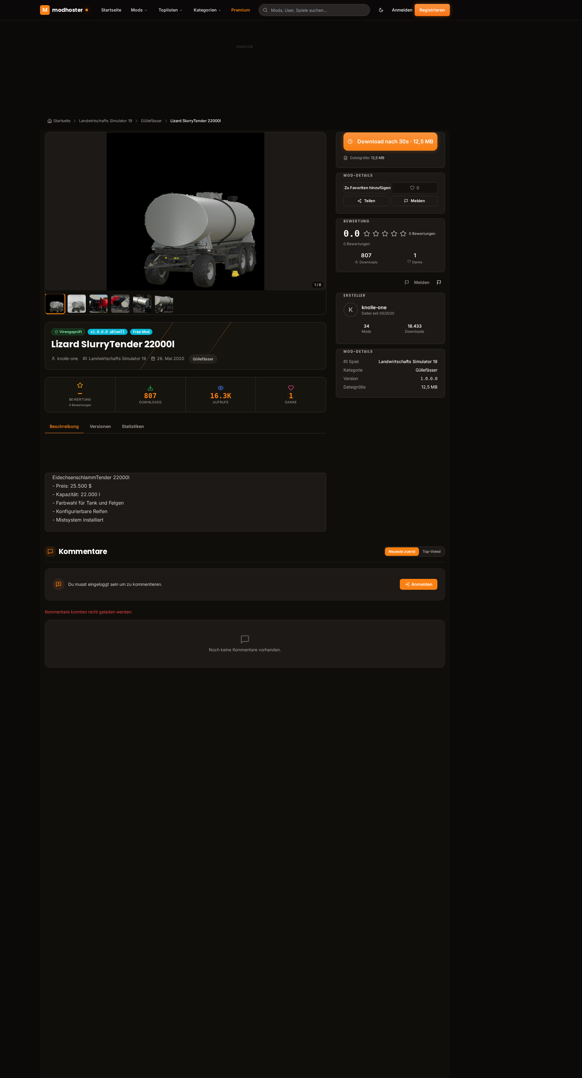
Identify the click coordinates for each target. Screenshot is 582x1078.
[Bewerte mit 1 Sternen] (366, 233)
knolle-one (374, 307)
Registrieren (432, 9)
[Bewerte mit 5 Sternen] (403, 233)
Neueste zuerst (402, 551)
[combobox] (314, 10)
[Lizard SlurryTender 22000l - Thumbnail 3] (98, 303)
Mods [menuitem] (137, 9)
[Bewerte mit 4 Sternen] (394, 233)
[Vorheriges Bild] (52, 211)
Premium (240, 9)
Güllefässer (151, 120)
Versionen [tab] (100, 426)
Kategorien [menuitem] (205, 9)
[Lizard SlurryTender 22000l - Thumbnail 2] (76, 303)
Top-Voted (431, 551)
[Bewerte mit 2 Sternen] (376, 233)
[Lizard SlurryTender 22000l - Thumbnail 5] (142, 303)
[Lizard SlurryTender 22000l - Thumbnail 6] (164, 303)
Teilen (369, 201)
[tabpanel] (185, 486)
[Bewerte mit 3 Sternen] (385, 233)
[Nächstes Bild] (318, 211)
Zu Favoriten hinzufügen (366, 187)
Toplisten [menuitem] (168, 9)
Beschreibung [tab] (64, 426)
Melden (418, 201)
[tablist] (185, 426)
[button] (185, 211)
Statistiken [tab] (133, 426)
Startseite (111, 9)
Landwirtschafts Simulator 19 (105, 120)
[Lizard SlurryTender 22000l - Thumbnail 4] (120, 303)
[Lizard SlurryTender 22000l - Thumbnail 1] (55, 303)
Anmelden (402, 9)
